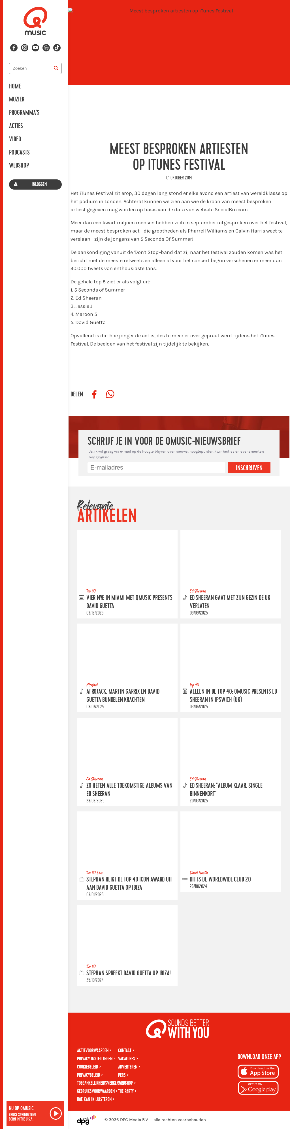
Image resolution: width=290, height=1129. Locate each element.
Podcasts (19, 152)
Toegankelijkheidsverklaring (101, 1083)
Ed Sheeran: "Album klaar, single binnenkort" (226, 789)
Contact (124, 1050)
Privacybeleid (88, 1075)
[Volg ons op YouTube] (35, 47)
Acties (16, 126)
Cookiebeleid (87, 1067)
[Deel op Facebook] (94, 394)
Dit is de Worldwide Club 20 (220, 879)
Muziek (16, 99)
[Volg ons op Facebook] (14, 47)
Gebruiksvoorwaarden (96, 1091)
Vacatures (126, 1059)
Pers (122, 1075)
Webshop (19, 165)
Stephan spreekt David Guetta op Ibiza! (128, 973)
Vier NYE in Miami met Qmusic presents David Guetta (129, 602)
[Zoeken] (56, 68)
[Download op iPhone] (258, 1073)
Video (15, 139)
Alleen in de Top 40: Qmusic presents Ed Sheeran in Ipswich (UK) (233, 695)
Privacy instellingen (94, 1059)
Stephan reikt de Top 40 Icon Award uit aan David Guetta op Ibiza (129, 883)
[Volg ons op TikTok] (57, 47)
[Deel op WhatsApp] (110, 394)
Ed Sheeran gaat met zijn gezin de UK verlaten (230, 602)
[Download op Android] (258, 1089)
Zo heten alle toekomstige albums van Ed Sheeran (129, 789)
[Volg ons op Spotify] (46, 47)
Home (15, 86)
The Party (126, 1091)
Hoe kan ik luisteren (94, 1099)
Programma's (24, 112)
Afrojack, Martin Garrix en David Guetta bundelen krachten (122, 695)
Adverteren (127, 1067)
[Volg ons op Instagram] (24, 47)
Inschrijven (249, 468)
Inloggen (39, 184)
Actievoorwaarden (92, 1050)
